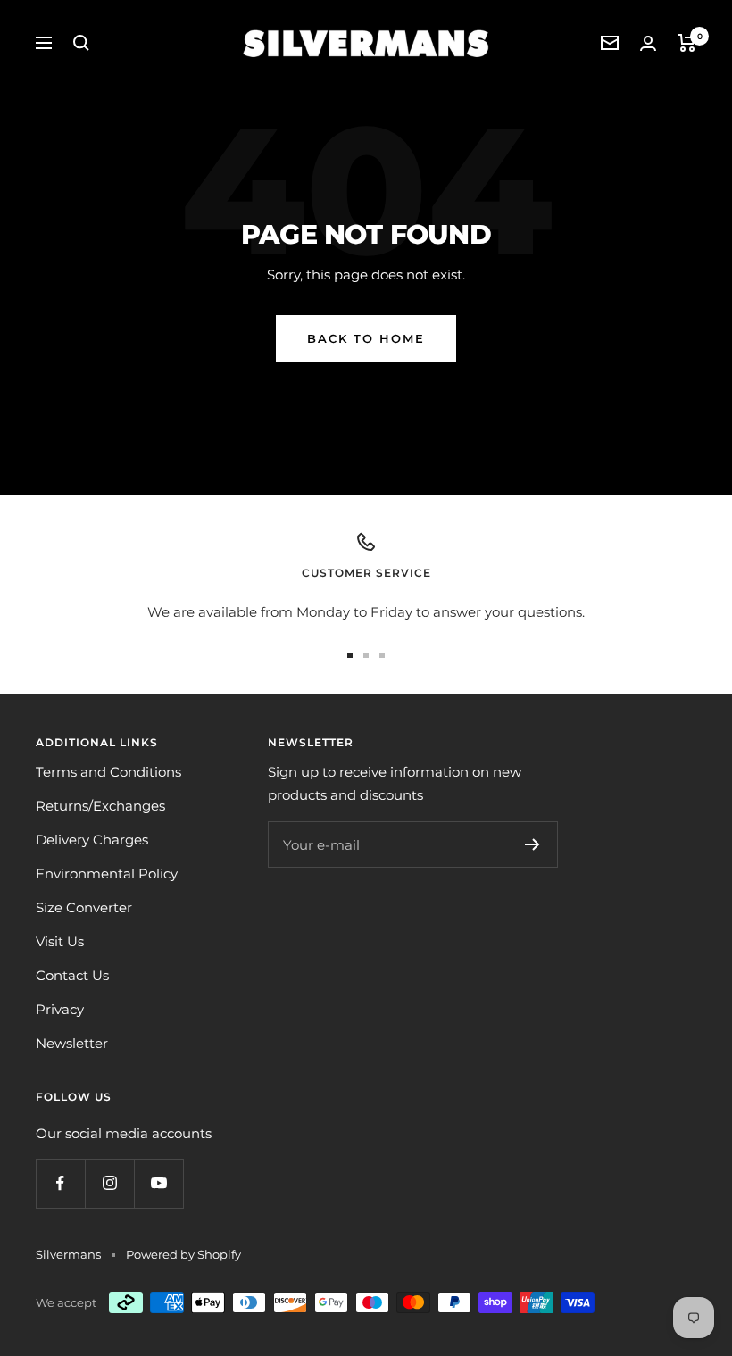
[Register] (532, 844)
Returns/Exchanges (100, 805)
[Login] (648, 43)
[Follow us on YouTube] (158, 1183)
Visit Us (60, 941)
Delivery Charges (92, 839)
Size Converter (84, 907)
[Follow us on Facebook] (60, 1183)
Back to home (366, 338)
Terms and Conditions (108, 771)
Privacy (60, 1009)
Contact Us (72, 975)
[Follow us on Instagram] (109, 1183)
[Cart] (687, 43)
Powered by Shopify (183, 1254)
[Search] (81, 43)
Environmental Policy (107, 873)
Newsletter (72, 1043)
